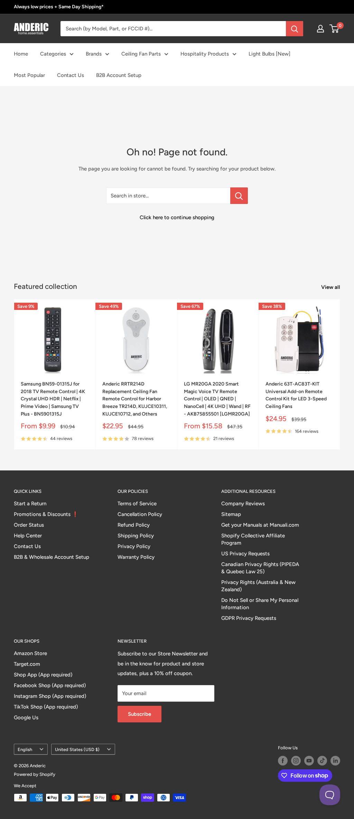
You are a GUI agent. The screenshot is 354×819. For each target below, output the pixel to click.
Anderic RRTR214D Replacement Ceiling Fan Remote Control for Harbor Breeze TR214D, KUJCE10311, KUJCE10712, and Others (134, 399)
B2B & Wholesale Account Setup (51, 557)
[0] (334, 29)
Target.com (27, 664)
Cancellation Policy (140, 514)
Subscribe (139, 714)
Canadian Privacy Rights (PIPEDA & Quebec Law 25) (260, 568)
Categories (53, 54)
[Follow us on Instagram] (296, 761)
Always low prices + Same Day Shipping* (59, 7)
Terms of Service (137, 503)
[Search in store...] (239, 195)
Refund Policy (134, 525)
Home (21, 54)
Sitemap (231, 514)
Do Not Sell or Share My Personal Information (259, 604)
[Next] (340, 374)
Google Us (26, 717)
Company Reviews (243, 503)
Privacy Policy (134, 546)
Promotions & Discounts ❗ (46, 514)
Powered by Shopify (34, 774)
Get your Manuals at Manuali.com (260, 525)
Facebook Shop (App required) (50, 685)
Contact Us (70, 75)
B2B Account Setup (118, 75)
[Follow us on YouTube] (309, 761)
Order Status (29, 525)
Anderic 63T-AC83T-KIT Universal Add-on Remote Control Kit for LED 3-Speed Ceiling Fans (296, 395)
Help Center (28, 536)
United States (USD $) (77, 749)
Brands (94, 54)
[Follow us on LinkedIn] (335, 761)
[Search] (294, 28)
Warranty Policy (136, 557)
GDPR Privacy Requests (248, 618)
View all (331, 287)
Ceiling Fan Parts (141, 54)
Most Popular (29, 75)
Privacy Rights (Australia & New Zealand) (258, 586)
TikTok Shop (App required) (46, 707)
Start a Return (30, 503)
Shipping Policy (136, 536)
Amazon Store (30, 653)
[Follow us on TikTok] (322, 761)
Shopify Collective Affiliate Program (253, 539)
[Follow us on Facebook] (283, 761)
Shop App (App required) (43, 675)
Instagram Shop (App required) (50, 696)
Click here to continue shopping (177, 217)
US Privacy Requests (245, 553)
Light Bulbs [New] (269, 54)
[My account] (320, 28)
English (25, 749)
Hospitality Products (204, 54)
